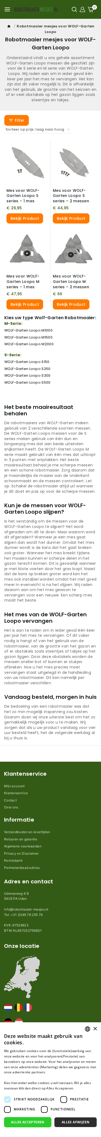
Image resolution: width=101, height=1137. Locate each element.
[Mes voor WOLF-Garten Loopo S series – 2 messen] (74, 163)
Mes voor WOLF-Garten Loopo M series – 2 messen (71, 281)
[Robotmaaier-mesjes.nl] (36, 9)
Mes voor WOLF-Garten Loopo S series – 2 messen (71, 196)
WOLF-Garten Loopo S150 (27, 361)
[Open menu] (7, 9)
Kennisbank (13, 860)
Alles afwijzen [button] (76, 1122)
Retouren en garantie (20, 839)
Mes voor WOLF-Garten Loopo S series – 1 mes (22, 196)
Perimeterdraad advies (22, 868)
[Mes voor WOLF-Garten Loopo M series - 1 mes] (27, 249)
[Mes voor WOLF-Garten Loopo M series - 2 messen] (74, 249)
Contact (10, 800)
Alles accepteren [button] (27, 1122)
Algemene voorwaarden (22, 846)
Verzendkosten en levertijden (27, 832)
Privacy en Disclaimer (21, 853)
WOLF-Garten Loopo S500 (27, 382)
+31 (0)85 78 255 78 (27, 915)
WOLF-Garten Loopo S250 (27, 368)
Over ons (11, 807)
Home (9, 27)
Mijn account (14, 786)
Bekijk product (25, 218)
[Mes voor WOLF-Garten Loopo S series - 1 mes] (27, 163)
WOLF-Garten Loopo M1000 (28, 330)
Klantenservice (16, 793)
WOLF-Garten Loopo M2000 (29, 344)
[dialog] (50, 1079)
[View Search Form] (74, 9)
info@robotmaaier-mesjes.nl (26, 909)
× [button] (95, 1029)
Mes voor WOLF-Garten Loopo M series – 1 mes (22, 281)
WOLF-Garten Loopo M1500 (28, 337)
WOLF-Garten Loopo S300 (27, 375)
